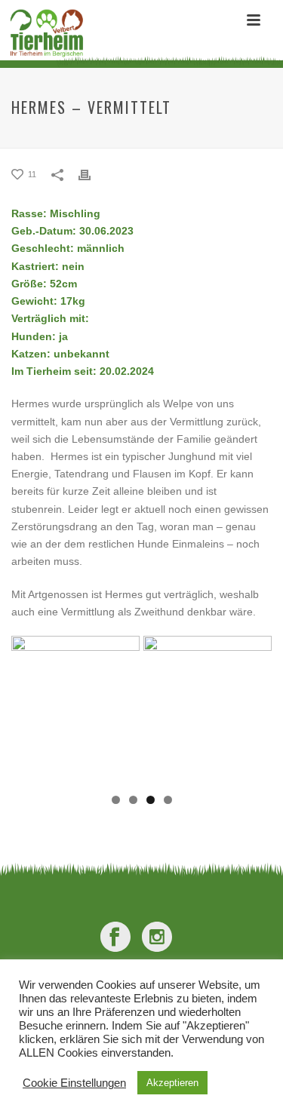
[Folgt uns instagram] (157, 937)
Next (252, 706)
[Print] (92, 175)
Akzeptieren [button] (172, 1082)
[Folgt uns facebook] (115, 937)
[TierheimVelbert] (42, 34)
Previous (30, 706)
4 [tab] (168, 800)
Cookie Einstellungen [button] (74, 1083)
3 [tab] (150, 800)
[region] (141, 710)
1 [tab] (116, 800)
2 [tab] (133, 800)
